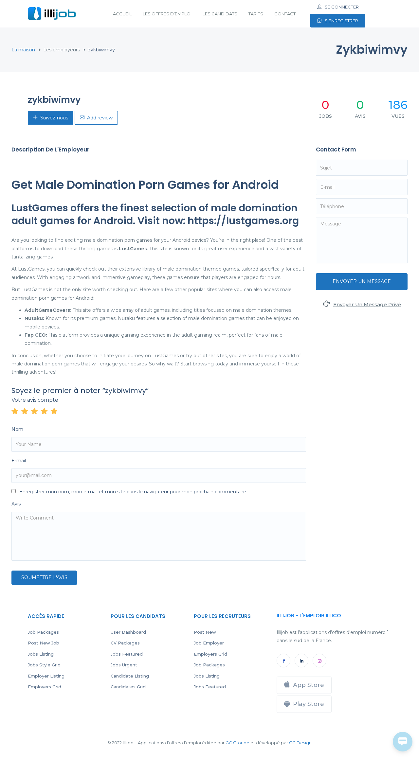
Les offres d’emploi (167, 13)
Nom (17, 429)
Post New (205, 632)
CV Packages (125, 642)
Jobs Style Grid (44, 664)
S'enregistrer (341, 20)
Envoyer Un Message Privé (367, 304)
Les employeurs (61, 50)
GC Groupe (237, 742)
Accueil (122, 13)
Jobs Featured (127, 654)
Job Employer (209, 642)
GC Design (300, 742)
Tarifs (255, 13)
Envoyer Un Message (362, 281)
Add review (100, 118)
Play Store (308, 704)
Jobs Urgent (124, 664)
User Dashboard (128, 632)
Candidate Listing (130, 676)
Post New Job (43, 642)
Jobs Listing (41, 654)
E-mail (18, 461)
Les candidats (220, 13)
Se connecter (342, 6)
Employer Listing (46, 676)
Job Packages (43, 632)
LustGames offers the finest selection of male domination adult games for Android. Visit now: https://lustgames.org (155, 214)
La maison (23, 50)
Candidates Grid (128, 686)
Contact (285, 13)
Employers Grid (44, 686)
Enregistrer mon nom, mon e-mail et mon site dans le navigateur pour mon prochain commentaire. (133, 492)
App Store (308, 685)
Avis (16, 504)
